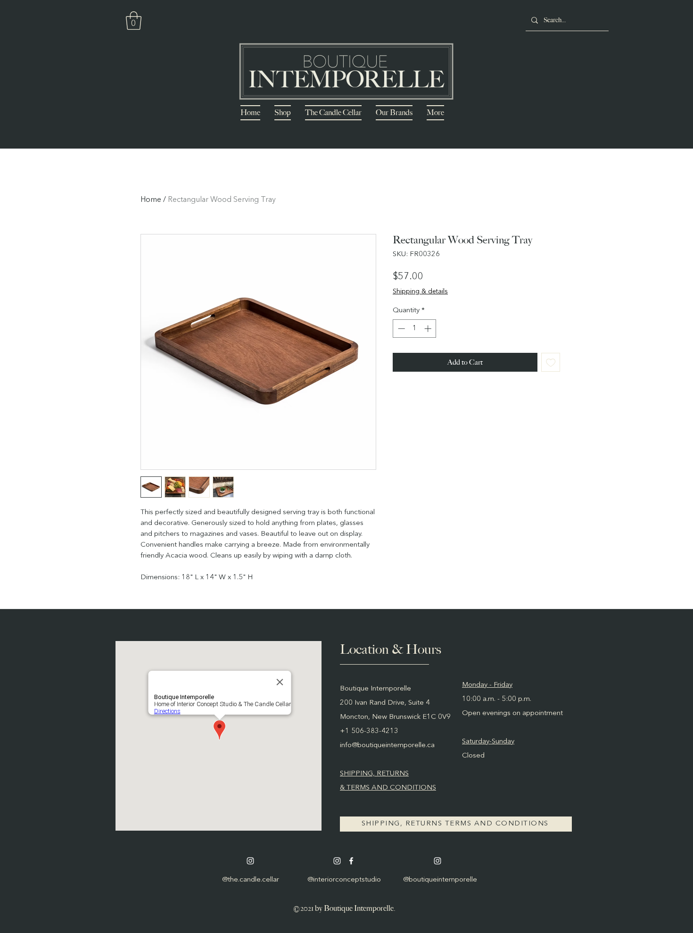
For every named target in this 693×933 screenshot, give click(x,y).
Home (150, 200)
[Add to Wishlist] (551, 362)
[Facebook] (351, 861)
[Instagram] (250, 861)
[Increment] (428, 328)
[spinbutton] (414, 328)
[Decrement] (400, 328)
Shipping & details (420, 291)
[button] (133, 20)
